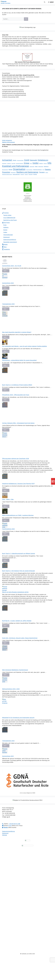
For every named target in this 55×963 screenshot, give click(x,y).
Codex (5, 232)
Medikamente (40, 166)
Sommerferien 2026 (8, 283)
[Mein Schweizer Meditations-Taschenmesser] (5, 657)
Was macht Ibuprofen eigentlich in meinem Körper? (16, 332)
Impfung (41, 163)
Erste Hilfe (13, 163)
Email (9, 825)
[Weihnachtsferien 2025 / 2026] (5, 682)
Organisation (19, 169)
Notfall (10, 169)
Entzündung (4, 163)
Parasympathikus (29, 169)
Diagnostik (33, 160)
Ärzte (4, 225)
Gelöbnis (5, 227)
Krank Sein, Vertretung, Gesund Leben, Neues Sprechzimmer (19, 638)
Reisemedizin (13, 172)
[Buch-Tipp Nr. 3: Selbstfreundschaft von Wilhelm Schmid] (5, 544)
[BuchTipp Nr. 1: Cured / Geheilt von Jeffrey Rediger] (5, 612)
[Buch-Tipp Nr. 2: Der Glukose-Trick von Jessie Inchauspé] (5, 566)
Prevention (6, 172)
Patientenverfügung (37, 169)
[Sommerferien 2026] (5, 277)
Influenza (45, 163)
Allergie (14, 160)
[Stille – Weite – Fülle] (5, 496)
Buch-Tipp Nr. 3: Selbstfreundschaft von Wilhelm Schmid (18, 553)
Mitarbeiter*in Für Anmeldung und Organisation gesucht (18, 717)
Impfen (36, 163)
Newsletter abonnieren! (10, 242)
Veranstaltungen (16, 174)
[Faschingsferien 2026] (5, 525)
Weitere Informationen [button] (8, 142)
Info (49, 163)
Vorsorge (31, 174)
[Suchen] (26, 19)
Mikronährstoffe (5, 169)
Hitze (31, 163)
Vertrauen (22, 174)
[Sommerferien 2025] (5, 751)
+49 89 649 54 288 (14, 823)
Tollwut (46, 172)
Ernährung (9, 163)
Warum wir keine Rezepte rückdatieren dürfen (15, 592)
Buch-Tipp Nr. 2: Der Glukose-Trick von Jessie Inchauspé (18, 570)
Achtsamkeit (7, 160)
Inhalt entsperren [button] (7, 140)
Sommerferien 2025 (8, 756)
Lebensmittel (32, 166)
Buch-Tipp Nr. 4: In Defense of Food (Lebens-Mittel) (17, 385)
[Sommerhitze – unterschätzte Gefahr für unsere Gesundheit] (5, 356)
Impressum (6, 237)
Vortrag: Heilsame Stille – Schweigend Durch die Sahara (18, 423)
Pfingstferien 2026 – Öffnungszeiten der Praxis (15, 395)
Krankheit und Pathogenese (15, 166)
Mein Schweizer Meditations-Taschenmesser (15, 670)
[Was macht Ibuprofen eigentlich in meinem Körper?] (5, 321)
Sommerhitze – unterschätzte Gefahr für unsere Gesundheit (19, 360)
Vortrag (35, 174)
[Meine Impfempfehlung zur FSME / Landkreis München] (5, 511)
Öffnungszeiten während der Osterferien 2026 (15, 458)
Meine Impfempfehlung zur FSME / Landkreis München (18, 515)
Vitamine (26, 174)
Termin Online (7, 215)
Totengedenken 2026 (8, 304)
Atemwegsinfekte (20, 160)
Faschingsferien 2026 (8, 529)
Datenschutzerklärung (9, 239)
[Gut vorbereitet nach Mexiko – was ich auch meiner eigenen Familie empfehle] (5, 342)
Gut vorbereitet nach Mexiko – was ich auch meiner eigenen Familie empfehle (24, 346)
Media (36, 166)
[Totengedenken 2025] (5, 733)
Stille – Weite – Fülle (8, 499)
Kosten (5, 230)
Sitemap (4, 835)
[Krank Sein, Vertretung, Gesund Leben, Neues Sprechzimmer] (5, 632)
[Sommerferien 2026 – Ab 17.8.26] (5, 262)
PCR (43, 169)
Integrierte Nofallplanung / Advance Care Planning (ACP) (18, 483)
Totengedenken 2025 (8, 740)
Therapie (42, 172)
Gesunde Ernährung (19, 163)
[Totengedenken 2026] (5, 296)
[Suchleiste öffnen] (45, 2)
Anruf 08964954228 (9, 217)
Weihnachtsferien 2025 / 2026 (11, 689)
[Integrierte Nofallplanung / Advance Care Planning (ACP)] (5, 478)
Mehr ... (6, 270)
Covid (26, 160)
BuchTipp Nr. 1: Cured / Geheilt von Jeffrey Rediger (16, 620)
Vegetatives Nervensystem (7, 174)
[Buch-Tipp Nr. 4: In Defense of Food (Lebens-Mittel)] (5, 376)
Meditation (46, 166)
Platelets (48, 169)
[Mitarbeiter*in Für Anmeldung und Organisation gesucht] (5, 707)
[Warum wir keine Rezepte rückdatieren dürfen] (5, 588)
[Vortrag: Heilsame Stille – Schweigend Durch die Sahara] (5, 412)
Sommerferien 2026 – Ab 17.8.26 (11, 265)
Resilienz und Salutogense (27, 172)
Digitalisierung (43, 160)
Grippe (26, 163)
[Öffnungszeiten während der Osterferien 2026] (5, 445)
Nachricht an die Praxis (10, 220)
